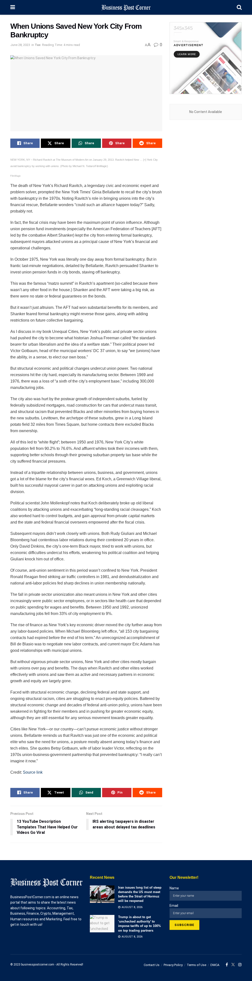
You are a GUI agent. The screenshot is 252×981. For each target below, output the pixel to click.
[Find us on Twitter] (233, 965)
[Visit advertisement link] (206, 58)
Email (174, 906)
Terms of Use (196, 965)
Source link (33, 772)
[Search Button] (239, 7)
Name (174, 888)
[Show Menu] (12, 7)
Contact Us (151, 965)
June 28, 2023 (20, 45)
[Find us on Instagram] (240, 965)
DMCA (214, 965)
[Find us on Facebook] (227, 965)
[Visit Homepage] (126, 7)
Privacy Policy (173, 965)
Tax (38, 45)
